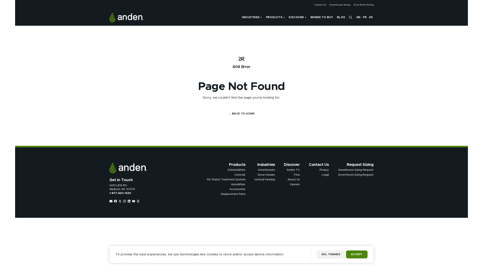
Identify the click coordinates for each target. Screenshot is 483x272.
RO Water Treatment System (226, 179)
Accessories (237, 189)
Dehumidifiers (236, 170)
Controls (239, 174)
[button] (350, 17)
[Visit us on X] (120, 201)
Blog (341, 17)
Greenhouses (266, 170)
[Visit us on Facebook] (115, 201)
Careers (295, 184)
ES (371, 17)
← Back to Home (241, 113)
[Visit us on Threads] (138, 201)
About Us (294, 179)
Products (274, 17)
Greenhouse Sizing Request (356, 170)
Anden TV (293, 170)
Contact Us (320, 5)
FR (365, 17)
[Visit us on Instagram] (124, 201)
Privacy (324, 170)
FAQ (297, 174)
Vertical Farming (264, 179)
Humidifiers (238, 184)
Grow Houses (266, 174)
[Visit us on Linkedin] (129, 201)
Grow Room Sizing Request (356, 174)
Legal (325, 174)
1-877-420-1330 (120, 193)
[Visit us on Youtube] (133, 201)
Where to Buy (321, 17)
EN (359, 17)
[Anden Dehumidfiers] (126, 17)
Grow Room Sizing (363, 5)
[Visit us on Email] (110, 201)
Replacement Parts (233, 194)
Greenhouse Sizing (339, 5)
